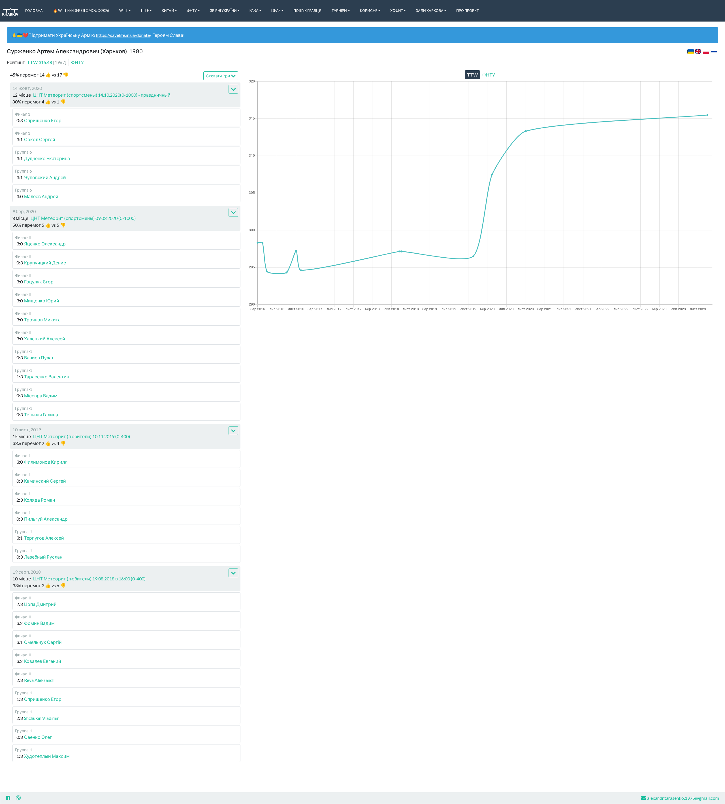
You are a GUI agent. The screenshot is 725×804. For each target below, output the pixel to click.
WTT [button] (123, 10)
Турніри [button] (339, 10)
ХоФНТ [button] (396, 10)
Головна (34, 10)
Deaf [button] (276, 10)
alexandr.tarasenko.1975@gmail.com (683, 798)
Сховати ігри (218, 75)
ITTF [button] (145, 10)
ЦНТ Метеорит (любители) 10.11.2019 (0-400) (81, 436)
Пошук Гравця (307, 10)
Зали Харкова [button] (429, 10)
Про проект (467, 10)
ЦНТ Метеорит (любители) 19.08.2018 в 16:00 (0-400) (89, 578)
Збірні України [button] (223, 10)
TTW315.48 (46, 62)
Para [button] (254, 10)
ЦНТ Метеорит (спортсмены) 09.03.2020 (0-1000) (83, 218)
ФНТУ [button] (192, 10)
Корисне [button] (369, 10)
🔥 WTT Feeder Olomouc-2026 (81, 10)
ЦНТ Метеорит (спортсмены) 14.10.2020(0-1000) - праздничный (101, 94)
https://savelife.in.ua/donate (123, 35)
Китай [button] (168, 10)
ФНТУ (77, 62)
